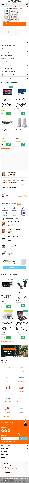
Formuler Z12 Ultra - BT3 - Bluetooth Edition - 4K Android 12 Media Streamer (22, 324)
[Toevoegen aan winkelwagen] (8, 113)
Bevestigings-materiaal (11, 78)
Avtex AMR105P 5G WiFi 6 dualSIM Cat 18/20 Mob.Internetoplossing (7, 323)
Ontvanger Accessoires (10, 52)
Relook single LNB (20, 129)
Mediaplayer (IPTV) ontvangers (12, 48)
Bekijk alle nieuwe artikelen (7, 341)
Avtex (21, 371)
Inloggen (15, 6)
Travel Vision (21, 401)
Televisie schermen (9, 42)
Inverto (8, 391)
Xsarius (21, 412)
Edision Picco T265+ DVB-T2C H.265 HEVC (21, 99)
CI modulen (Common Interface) (13, 65)
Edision (8, 381)
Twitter (9, 430)
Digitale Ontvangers (10, 45)
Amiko (8, 371)
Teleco (8, 401)
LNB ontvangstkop (9, 61)
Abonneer (23, 438)
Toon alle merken (5, 416)
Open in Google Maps (13, 468)
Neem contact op (11, 175)
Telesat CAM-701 (12, 251)
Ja (5, 480)
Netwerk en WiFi (9, 68)
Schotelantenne (9, 55)
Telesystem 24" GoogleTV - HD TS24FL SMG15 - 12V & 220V (6, 292)
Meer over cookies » (21, 480)
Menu (3, 6)
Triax (8, 412)
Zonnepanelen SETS (10, 74)
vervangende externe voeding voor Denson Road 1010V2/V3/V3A (21, 292)
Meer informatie (14, 265)
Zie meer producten (5, 148)
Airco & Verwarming (10, 71)
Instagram (5, 430)
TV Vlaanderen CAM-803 (14, 229)
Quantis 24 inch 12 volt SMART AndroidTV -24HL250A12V (6, 99)
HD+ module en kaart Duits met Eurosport (13, 244)
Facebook (2, 430)
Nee (11, 480)
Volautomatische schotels (11, 58)
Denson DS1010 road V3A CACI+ (6, 130)
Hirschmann (21, 381)
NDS (21, 391)
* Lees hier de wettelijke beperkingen (8, 441)
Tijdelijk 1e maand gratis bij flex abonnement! (14, 24)
